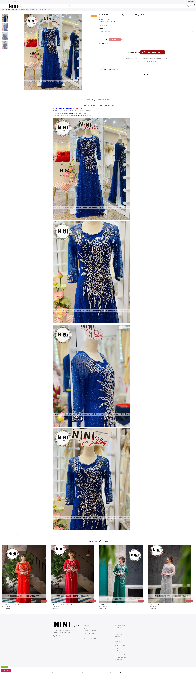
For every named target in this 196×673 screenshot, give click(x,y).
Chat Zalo (4, 667)
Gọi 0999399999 (6, 670)
